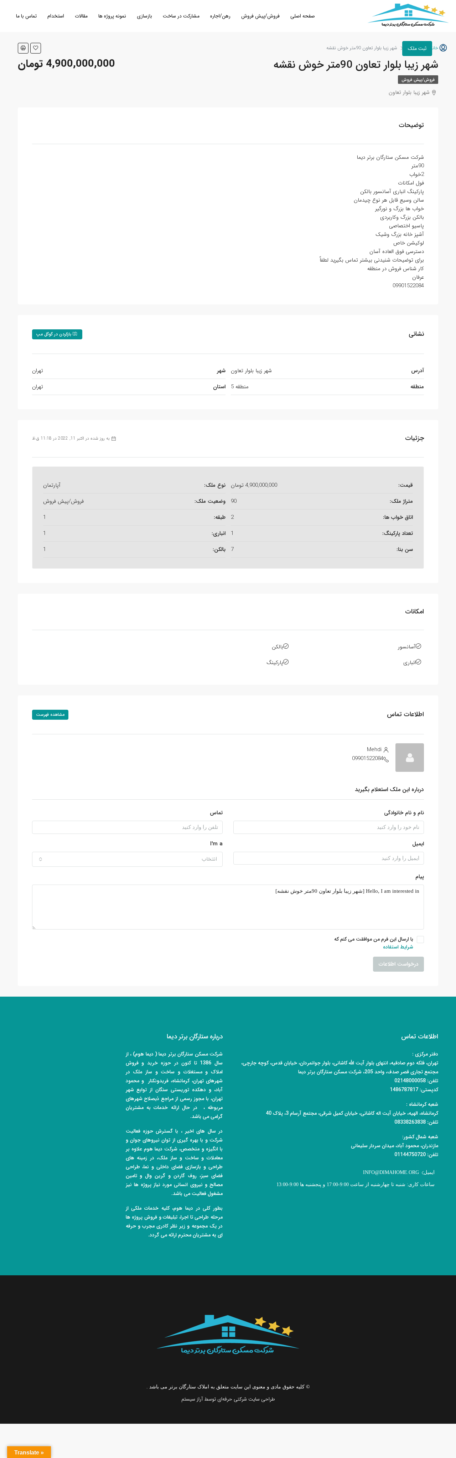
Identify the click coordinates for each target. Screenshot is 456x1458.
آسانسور (407, 647)
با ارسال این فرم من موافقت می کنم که (373, 943)
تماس (216, 813)
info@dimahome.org (391, 1172)
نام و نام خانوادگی (404, 813)
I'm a (216, 844)
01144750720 (410, 1155)
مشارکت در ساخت (181, 16)
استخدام (55, 16)
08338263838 (410, 1122)
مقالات (81, 16)
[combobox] (127, 859)
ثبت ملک (417, 48)
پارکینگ (274, 662)
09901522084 (367, 758)
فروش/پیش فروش (260, 16)
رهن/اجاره (220, 16)
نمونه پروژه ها (112, 16)
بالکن (277, 647)
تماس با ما (26, 16)
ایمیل (418, 844)
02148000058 (410, 1081)
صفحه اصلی (302, 16)
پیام (419, 876)
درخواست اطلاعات (398, 964)
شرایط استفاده (398, 947)
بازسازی (144, 16)
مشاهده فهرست (50, 714)
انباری (409, 662)
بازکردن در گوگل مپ (54, 334)
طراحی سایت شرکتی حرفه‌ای (246, 1399)
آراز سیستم (192, 1399)
